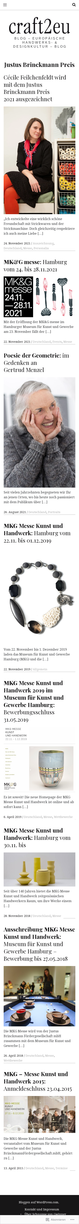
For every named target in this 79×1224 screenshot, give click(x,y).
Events (57, 341)
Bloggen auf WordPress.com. (39, 1202)
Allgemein (40, 669)
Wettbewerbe (63, 817)
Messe (27, 248)
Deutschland (13, 248)
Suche (72, 4)
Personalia (41, 248)
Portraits (54, 512)
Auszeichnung (43, 243)
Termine (62, 1168)
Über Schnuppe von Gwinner (45, 1214)
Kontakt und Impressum (42, 1209)
